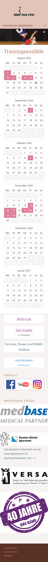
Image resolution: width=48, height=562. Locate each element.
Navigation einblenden (18, 25)
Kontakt (8, 555)
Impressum (10, 547)
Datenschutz (11, 551)
